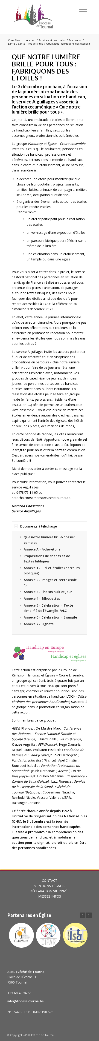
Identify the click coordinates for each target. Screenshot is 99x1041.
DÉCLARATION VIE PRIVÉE (49, 891)
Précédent (82, 915)
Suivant (89, 915)
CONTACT (49, 880)
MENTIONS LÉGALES (49, 886)
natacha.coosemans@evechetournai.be (41, 498)
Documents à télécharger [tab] (39, 526)
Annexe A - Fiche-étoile (42, 549)
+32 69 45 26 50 (19, 993)
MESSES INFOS (49, 896)
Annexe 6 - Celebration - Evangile (50, 617)
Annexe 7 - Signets (38, 624)
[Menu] (83, 9)
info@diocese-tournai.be (25, 1001)
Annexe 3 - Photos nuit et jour (48, 592)
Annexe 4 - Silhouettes (42, 598)
